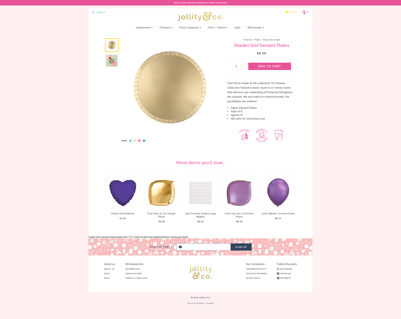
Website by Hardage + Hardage (200, 303)
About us (109, 269)
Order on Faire (133, 273)
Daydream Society (256, 269)
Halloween (143, 27)
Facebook (285, 273)
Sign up (241, 247)
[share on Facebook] (135, 140)
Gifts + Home (217, 27)
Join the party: (161, 247)
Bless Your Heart (271, 40)
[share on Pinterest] (139, 140)
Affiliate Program (256, 273)
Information (132, 269)
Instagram (286, 269)
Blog (107, 278)
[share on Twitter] (130, 140)
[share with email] (144, 140)
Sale (237, 27)
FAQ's (107, 273)
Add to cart (269, 66)
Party (257, 40)
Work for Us (253, 278)
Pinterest (285, 278)
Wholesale (255, 27)
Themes (165, 27)
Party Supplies (189, 27)
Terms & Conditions (136, 278)
